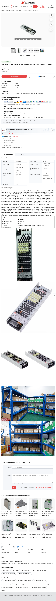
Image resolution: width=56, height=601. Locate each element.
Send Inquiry (14, 76)
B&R (16, 552)
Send (14, 487)
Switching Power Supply (33, 10)
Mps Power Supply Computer (39, 570)
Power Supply (15, 570)
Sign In (3, 147)
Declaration (43, 595)
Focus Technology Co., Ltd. (18, 595)
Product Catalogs (22, 546)
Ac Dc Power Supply (7, 584)
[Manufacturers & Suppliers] (28, 2)
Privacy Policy (49, 595)
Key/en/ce (3, 555)
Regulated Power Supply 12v (24, 573)
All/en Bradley (4, 552)
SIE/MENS (30, 549)
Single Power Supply (19, 584)
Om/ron (43, 552)
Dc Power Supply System (46, 584)
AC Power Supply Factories (40, 580)
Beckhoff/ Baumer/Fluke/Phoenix (35, 555)
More (2, 590)
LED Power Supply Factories (9, 580)
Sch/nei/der (17, 549)
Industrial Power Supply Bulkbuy (39, 587)
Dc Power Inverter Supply (32, 584)
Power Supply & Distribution (21, 10)
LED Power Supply (26, 570)
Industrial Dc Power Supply (22, 587)
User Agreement (36, 595)
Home (2, 10)
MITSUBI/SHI (18, 555)
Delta (29, 552)
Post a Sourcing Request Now (43, 487)
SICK (2, 549)
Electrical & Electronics (9, 10)
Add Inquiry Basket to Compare (28, 55)
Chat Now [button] (42, 76)
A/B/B (42, 549)
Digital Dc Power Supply (8, 587)
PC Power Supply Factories (24, 580)
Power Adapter (6, 570)
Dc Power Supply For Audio (9, 573)
